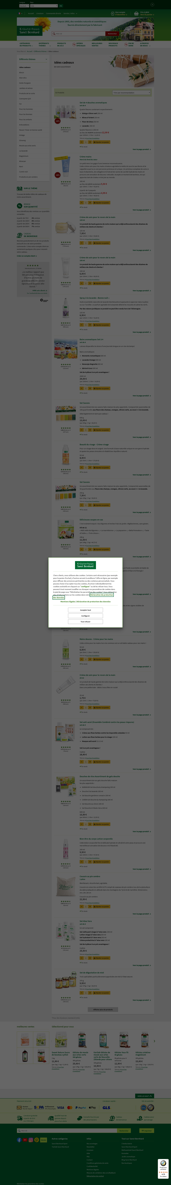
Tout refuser (85, 621)
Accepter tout (85, 610)
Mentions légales (67, 601)
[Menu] (167, 1160)
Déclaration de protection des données (94, 601)
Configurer (85, 616)
